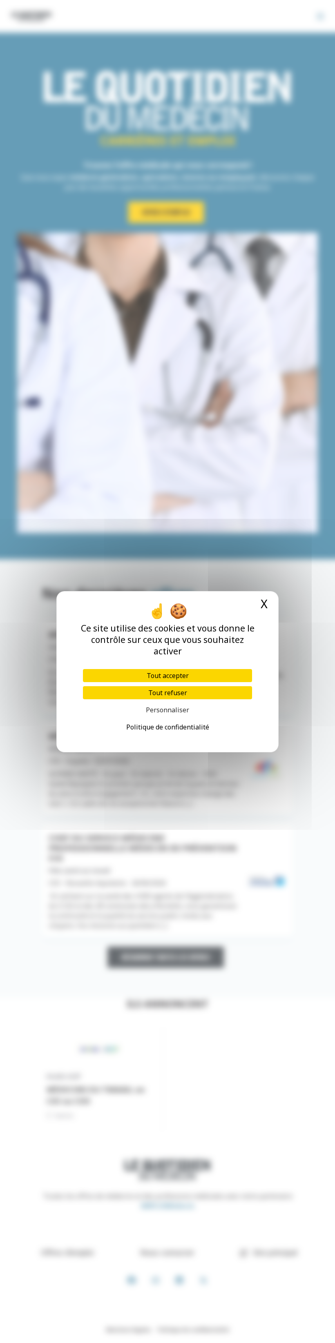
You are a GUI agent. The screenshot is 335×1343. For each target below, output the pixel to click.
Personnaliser (167, 709)
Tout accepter (168, 675)
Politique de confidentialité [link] (167, 727)
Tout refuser (167, 692)
